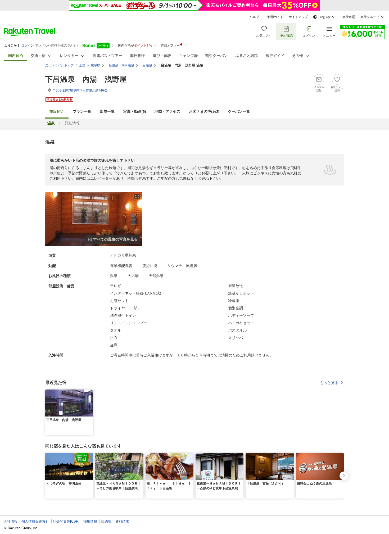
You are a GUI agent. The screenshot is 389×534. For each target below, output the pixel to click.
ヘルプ (254, 17)
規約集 (106, 521)
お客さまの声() (204, 112)
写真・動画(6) (134, 112)
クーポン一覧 (239, 112)
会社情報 (10, 521)
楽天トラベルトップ (59, 65)
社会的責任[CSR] (66, 521)
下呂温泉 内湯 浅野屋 (86, 79)
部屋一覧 (107, 112)
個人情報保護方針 (35, 521)
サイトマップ (298, 17)
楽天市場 (348, 17)
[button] (90, 393)
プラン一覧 (82, 112)
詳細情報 (72, 123)
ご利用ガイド (273, 17)
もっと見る (329, 383)
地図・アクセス (167, 112)
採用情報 (90, 521)
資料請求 (122, 521)
